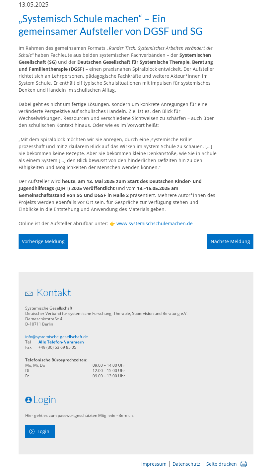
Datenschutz (186, 464)
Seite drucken (221, 464)
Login (43, 431)
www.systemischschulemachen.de (154, 223)
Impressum (154, 464)
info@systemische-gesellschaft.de (56, 336)
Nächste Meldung (230, 241)
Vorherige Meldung (43, 241)
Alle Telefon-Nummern (61, 342)
